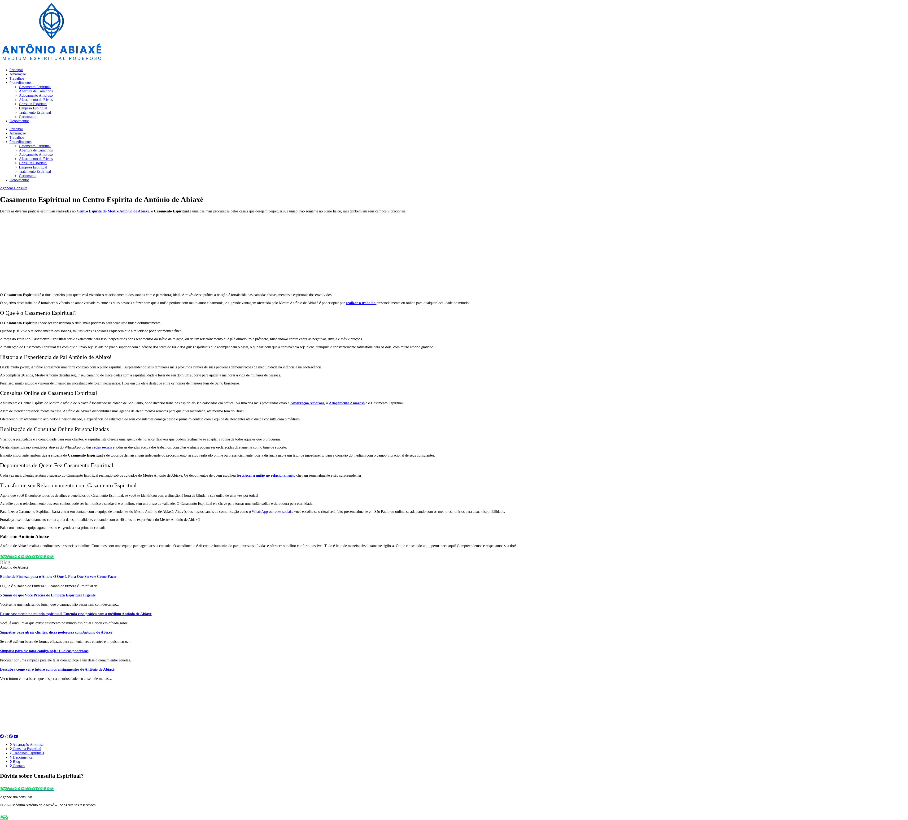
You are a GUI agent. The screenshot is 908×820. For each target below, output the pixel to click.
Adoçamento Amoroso (36, 95)
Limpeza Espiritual (33, 108)
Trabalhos (16, 78)
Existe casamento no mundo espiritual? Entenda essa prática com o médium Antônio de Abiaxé (76, 614)
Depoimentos (19, 121)
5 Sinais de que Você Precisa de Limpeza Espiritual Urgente (48, 595)
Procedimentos (20, 83)
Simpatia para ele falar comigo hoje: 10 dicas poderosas (44, 651)
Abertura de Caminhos (36, 91)
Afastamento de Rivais (36, 100)
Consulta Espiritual (33, 104)
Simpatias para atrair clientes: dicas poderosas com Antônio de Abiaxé (56, 632)
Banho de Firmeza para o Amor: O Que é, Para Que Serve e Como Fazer (58, 576)
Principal (16, 70)
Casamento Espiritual (35, 87)
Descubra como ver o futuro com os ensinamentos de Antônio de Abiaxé (57, 669)
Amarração (17, 74)
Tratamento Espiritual (35, 112)
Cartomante (27, 117)
